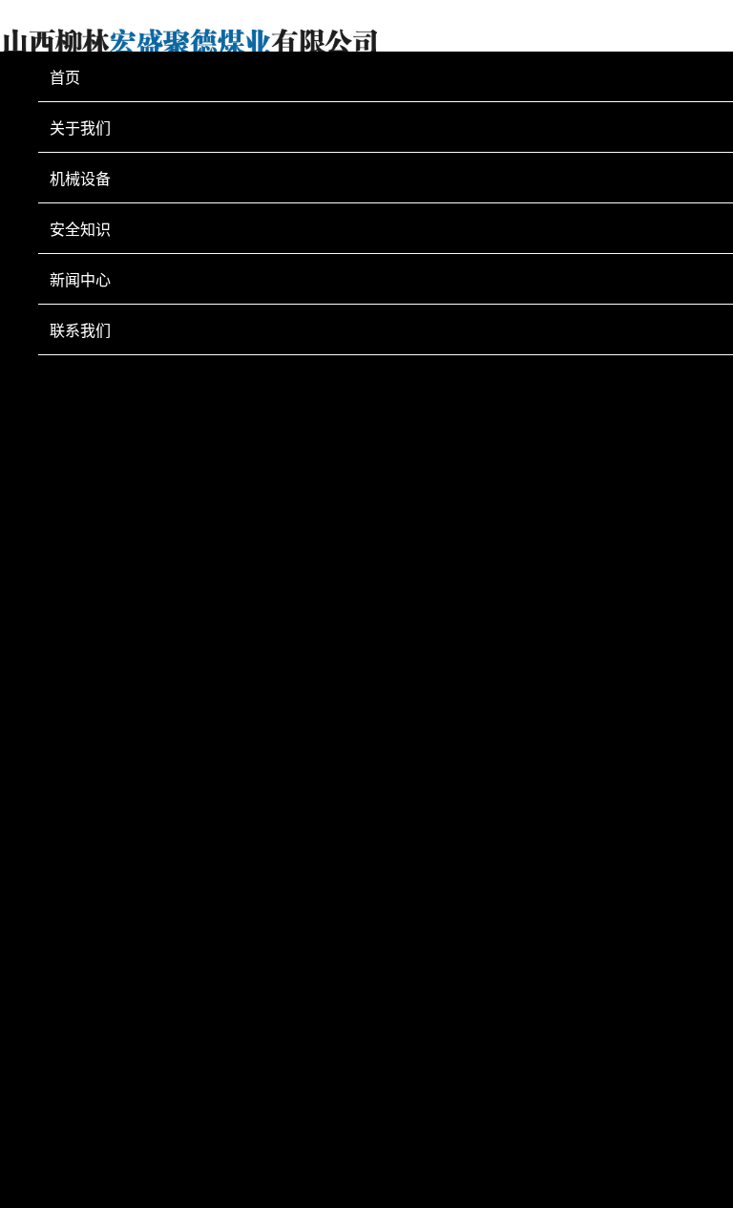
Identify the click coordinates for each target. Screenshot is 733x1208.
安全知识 (80, 229)
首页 (65, 77)
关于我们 (80, 128)
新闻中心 (80, 279)
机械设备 (80, 178)
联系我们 (80, 330)
